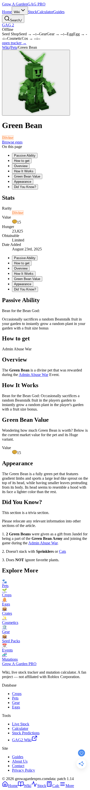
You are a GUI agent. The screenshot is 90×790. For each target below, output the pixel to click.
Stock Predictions (26, 733)
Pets (13, 47)
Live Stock (20, 724)
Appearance (22, 182)
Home (7, 12)
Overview (21, 166)
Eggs (16, 707)
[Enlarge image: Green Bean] (36, 83)
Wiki (17, 12)
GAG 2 (8, 25)
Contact (18, 766)
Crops (17, 694)
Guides (58, 12)
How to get (22, 161)
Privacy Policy (23, 770)
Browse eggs (12, 142)
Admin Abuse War (33, 374)
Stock (32, 12)
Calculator (45, 12)
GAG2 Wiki (22, 740)
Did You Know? (25, 187)
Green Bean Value (27, 176)
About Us (20, 761)
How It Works (24, 171)
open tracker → (14, 43)
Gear (16, 702)
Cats (62, 551)
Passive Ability (25, 155)
